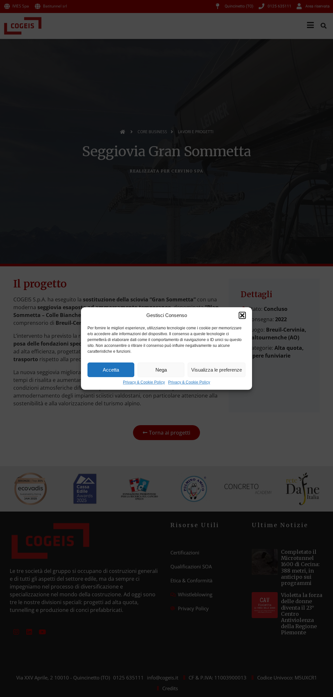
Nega (161, 370)
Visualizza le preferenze (216, 370)
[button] (242, 315)
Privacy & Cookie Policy (144, 382)
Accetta (111, 370)
